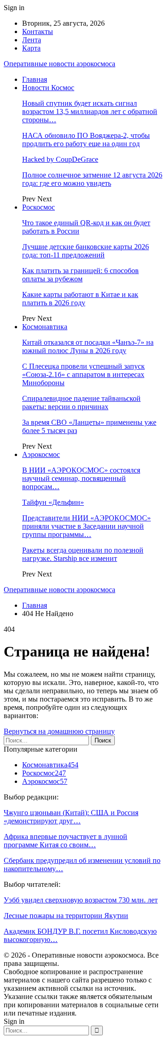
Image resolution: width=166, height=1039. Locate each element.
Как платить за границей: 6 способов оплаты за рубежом (80, 275)
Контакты (37, 31)
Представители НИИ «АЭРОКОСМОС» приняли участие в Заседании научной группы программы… (86, 526)
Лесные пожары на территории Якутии (66, 915)
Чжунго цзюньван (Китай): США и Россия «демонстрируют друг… (71, 817)
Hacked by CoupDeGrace (60, 159)
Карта (31, 48)
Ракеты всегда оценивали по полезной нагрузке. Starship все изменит (82, 554)
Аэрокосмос (41, 454)
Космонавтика (44, 327)
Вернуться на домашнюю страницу (59, 731)
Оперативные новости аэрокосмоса (59, 64)
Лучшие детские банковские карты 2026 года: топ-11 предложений (85, 251)
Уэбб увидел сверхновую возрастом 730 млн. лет (81, 900)
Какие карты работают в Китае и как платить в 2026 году (80, 299)
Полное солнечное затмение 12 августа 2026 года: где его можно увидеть (92, 179)
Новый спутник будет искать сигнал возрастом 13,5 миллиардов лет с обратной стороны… (89, 111)
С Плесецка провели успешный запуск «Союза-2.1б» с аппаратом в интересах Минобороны (83, 374)
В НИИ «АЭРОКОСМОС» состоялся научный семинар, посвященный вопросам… (81, 478)
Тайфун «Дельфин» (53, 502)
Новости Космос (48, 87)
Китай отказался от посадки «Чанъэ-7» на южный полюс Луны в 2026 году (88, 346)
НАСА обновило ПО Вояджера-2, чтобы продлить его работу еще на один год (86, 139)
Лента (31, 40)
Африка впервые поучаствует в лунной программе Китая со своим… (65, 841)
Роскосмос (38, 207)
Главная (34, 79)
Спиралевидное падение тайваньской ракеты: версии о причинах (81, 402)
